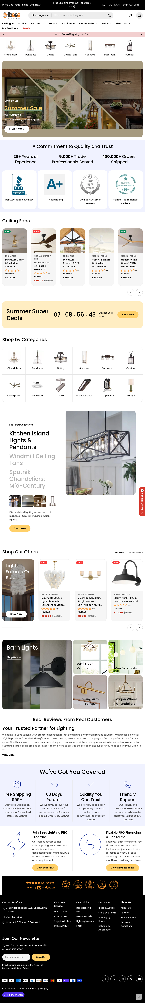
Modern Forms (99, 256)
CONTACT (114, 4)
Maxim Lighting (49, 594)
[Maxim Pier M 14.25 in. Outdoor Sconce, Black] (127, 575)
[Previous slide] (130, 292)
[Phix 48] (40, 501)
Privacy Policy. (22, 968)
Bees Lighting (18, 988)
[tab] (33, 440)
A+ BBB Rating (55, 199)
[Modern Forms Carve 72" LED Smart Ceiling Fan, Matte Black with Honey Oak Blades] (130, 240)
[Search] (109, 15)
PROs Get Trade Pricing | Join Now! (21, 4)
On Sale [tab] (119, 552)
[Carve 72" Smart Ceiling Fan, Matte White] (101, 240)
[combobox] (70, 15)
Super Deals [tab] (136, 552)
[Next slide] (139, 292)
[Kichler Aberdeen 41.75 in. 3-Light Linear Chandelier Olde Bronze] (15, 501)
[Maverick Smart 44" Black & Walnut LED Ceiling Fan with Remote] (43, 240)
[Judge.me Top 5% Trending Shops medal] (113, 884)
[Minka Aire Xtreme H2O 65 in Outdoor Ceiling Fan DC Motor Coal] (72, 240)
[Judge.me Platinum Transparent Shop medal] (78, 884)
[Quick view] (22, 234)
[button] (4, 34)
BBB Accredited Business (19, 199)
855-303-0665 (131, 4)
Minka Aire (10, 256)
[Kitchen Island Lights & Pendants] (101, 453)
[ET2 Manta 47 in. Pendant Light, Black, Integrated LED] (28, 501)
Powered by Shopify (37, 988)
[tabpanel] (33, 513)
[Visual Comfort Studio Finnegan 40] (52, 501)
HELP (103, 4)
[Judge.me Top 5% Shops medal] (101, 884)
